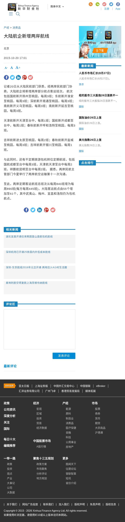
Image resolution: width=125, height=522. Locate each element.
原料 (68, 413)
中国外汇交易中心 (64, 386)
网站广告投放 (30, 504)
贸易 (39, 423)
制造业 (70, 418)
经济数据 (41, 428)
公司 (9, 487)
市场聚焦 (41, 468)
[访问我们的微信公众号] (97, 4)
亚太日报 (24, 386)
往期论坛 (71, 468)
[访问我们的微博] (104, 4)
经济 (36, 403)
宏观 (39, 409)
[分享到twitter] (12, 77)
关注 (7, 422)
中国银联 (85, 386)
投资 (39, 418)
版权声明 (79, 504)
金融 (68, 432)
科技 (68, 437)
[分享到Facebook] (6, 77)
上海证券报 (41, 386)
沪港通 (99, 432)
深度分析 (9, 416)
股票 (97, 409)
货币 (97, 418)
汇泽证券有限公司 (29, 391)
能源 (68, 409)
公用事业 (71, 442)
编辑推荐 (9, 445)
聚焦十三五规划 (43, 458)
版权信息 (111, 504)
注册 (106, 8)
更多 (65, 458)
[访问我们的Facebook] (117, 4)
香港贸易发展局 (70, 391)
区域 (39, 413)
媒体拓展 (90, 391)
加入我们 (64, 504)
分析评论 (41, 473)
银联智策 (71, 473)
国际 (7, 428)
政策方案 (41, 464)
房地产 (70, 447)
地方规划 (41, 478)
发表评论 (64, 355)
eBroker (100, 386)
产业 (9, 478)
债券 (97, 413)
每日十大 (9, 439)
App (118, 8)
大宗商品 (100, 428)
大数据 (11, 492)
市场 (95, 403)
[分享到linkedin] (18, 77)
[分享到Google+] (24, 77)
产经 (6, 27)
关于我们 (12, 504)
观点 (9, 473)
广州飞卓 (50, 391)
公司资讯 (9, 409)
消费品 (17, 27)
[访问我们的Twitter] (111, 4)
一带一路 (9, 458)
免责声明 (95, 504)
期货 (97, 423)
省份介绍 (71, 483)
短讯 (68, 478)
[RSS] (90, 4)
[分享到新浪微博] (30, 77)
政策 (7, 403)
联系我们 (48, 504)
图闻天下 (71, 464)
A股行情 (41, 446)
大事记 (11, 483)
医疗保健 (71, 428)
